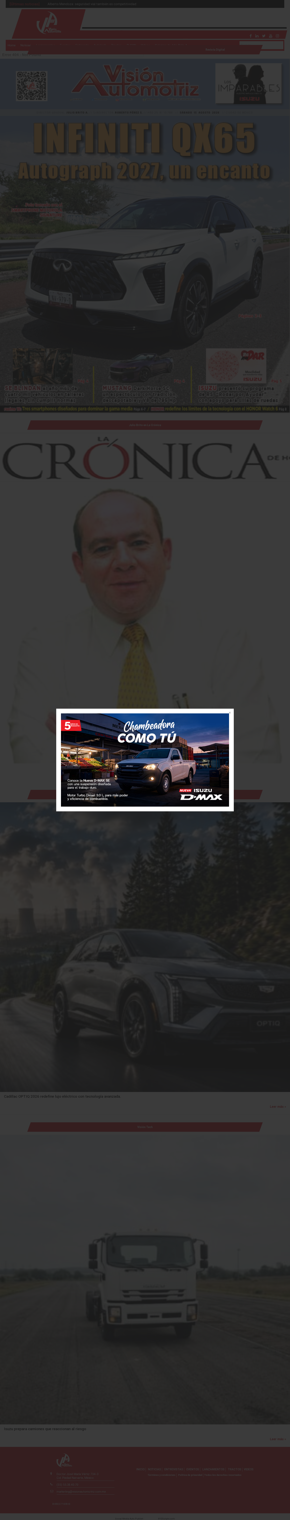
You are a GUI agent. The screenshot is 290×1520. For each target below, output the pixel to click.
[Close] (229, 713)
